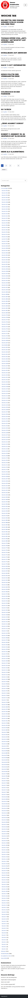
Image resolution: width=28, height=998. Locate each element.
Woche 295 (5, 278)
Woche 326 (5, 206)
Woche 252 (5, 377)
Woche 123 (4, 672)
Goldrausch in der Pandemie (10, 93)
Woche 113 (4, 695)
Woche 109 (4, 704)
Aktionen (3, 951)
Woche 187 (4, 524)
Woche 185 (4, 529)
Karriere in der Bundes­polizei (9, 977)
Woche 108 (4, 707)
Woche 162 (4, 582)
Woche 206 (5, 481)
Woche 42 (4, 859)
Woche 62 (4, 813)
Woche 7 (4, 935)
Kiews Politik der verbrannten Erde (10, 75)
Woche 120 (4, 679)
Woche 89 (4, 750)
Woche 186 (4, 527)
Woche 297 (5, 273)
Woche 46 (4, 849)
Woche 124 (4, 670)
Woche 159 (4, 589)
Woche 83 (4, 764)
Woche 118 (4, 684)
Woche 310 (4, 243)
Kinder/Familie (5, 953)
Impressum (4, 996)
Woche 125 (4, 667)
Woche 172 (4, 559)
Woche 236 (5, 414)
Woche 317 (4, 227)
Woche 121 (4, 677)
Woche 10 (4, 928)
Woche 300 (5, 266)
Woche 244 (5, 395)
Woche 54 (4, 831)
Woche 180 (4, 541)
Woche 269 (5, 338)
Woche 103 (4, 718)
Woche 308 (5, 248)
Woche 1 (4, 949)
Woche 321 (4, 218)
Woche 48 (4, 845)
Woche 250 (5, 382)
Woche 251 (4, 379)
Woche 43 (4, 856)
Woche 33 (4, 879)
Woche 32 (4, 882)
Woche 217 (4, 458)
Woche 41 (4, 861)
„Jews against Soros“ (12, 123)
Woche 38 (4, 868)
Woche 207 (5, 478)
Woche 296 (5, 276)
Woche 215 (4, 462)
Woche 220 (5, 451)
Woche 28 (4, 891)
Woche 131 (4, 654)
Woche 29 (4, 889)
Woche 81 (4, 769)
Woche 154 (4, 601)
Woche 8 (4, 932)
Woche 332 (5, 193)
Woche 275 (5, 324)
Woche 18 (4, 914)
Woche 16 (4, 919)
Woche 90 (4, 748)
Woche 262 (5, 354)
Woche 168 (4, 568)
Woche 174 (4, 554)
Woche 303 (5, 259)
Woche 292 (5, 285)
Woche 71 (4, 792)
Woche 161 (4, 584)
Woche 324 (5, 211)
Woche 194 (4, 508)
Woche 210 (4, 471)
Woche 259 (5, 361)
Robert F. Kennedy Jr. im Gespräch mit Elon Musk (13, 135)
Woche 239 (5, 407)
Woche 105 (4, 713)
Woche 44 (4, 854)
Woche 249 (5, 384)
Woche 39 (4, 866)
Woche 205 (5, 483)
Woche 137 (4, 640)
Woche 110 (4, 702)
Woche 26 (4, 896)
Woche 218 (4, 455)
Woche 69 (4, 796)
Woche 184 (4, 531)
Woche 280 (5, 312)
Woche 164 (4, 577)
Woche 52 (4, 836)
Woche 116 (4, 688)
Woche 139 (4, 635)
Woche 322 (5, 216)
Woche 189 (4, 520)
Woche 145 (4, 621)
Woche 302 (5, 262)
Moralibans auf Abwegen (14, 53)
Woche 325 (5, 209)
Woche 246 (5, 391)
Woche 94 (4, 739)
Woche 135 (4, 644)
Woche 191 (4, 515)
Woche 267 (5, 342)
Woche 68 (4, 799)
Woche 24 (4, 900)
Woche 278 (5, 317)
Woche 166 (4, 573)
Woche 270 (5, 335)
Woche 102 (4, 720)
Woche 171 (4, 561)
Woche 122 (4, 674)
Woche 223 (5, 444)
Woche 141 (4, 631)
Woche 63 (4, 810)
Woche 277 (5, 319)
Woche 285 (5, 301)
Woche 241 (4, 402)
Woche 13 (4, 921)
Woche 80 (4, 771)
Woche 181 (4, 538)
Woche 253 (5, 375)
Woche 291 (4, 287)
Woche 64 (4, 808)
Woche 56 (4, 826)
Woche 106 (4, 711)
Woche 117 (4, 686)
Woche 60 (4, 817)
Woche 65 (4, 806)
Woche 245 (5, 393)
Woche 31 (4, 884)
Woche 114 (4, 693)
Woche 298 (5, 271)
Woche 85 (4, 760)
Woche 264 (5, 349)
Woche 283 (5, 305)
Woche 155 (4, 598)
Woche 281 (4, 310)
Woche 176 (4, 550)
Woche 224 (5, 441)
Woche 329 (5, 199)
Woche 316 (4, 229)
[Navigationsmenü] (25, 5)
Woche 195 (4, 506)
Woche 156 (4, 596)
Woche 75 (4, 783)
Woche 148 (4, 614)
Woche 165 (4, 575)
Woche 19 (4, 912)
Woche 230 (5, 428)
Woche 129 (4, 658)
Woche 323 (5, 213)
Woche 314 (4, 234)
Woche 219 (4, 453)
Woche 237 (5, 412)
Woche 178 (4, 545)
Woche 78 (4, 776)
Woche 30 (4, 886)
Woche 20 (4, 909)
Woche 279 (5, 315)
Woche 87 (4, 755)
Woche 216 (4, 460)
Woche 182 (4, 536)
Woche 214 (4, 465)
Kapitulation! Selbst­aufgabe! (8, 979)
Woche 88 (4, 753)
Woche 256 (5, 368)
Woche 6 (4, 937)
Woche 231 (4, 425)
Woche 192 (4, 513)
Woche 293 (5, 282)
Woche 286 (5, 299)
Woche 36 (4, 873)
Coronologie (4, 188)
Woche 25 (4, 898)
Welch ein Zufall (5, 982)
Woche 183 (4, 534)
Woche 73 (4, 787)
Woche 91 (4, 746)
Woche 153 (4, 603)
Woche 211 (4, 469)
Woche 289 (5, 292)
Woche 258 (5, 363)
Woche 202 (5, 490)
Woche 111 (4, 700)
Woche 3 (4, 944)
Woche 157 (4, 594)
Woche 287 (5, 296)
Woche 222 (5, 446)
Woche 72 (4, 790)
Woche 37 (4, 870)
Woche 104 (4, 716)
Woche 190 (4, 518)
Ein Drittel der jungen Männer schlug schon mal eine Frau (12, 22)
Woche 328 (5, 202)
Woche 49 (4, 843)
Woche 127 (4, 663)
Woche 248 (5, 386)
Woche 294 (5, 280)
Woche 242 (5, 400)
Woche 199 (4, 497)
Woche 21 (4, 907)
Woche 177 (4, 548)
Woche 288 (5, 294)
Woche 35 (4, 875)
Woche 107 (4, 709)
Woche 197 (4, 501)
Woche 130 (4, 656)
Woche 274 (5, 326)
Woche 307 (5, 250)
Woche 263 (5, 352)
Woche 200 (5, 495)
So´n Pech (6, 109)
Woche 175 (4, 552)
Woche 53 (4, 833)
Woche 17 (4, 916)
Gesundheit (4, 958)
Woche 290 (5, 289)
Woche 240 (5, 405)
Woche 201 (4, 492)
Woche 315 (4, 232)
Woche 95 (4, 737)
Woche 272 (5, 331)
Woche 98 (4, 730)
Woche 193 (4, 511)
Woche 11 (4, 926)
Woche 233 (5, 421)
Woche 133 (4, 649)
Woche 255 (5, 370)
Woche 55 (4, 829)
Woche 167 (4, 571)
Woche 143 (4, 626)
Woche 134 (4, 647)
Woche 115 (4, 690)
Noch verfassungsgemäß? (8, 984)
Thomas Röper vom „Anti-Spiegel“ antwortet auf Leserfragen (14, 40)
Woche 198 (4, 499)
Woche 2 (4, 946)
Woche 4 (4, 942)
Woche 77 (4, 778)
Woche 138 (4, 637)
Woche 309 (5, 246)
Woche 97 (4, 732)
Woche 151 (4, 607)
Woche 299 (5, 269)
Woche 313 (4, 236)
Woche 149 (4, 612)
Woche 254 (5, 372)
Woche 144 (4, 624)
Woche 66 (4, 803)
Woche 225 (5, 439)
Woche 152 (4, 605)
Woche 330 (5, 197)
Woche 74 (4, 785)
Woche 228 (5, 432)
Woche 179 (4, 543)
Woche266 (4, 345)
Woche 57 (4, 824)
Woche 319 (4, 223)
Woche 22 (4, 905)
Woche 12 (4, 923)
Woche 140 (4, 633)
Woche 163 (4, 580)
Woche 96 (4, 734)
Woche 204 (5, 485)
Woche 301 (4, 264)
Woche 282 (5, 308)
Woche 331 (4, 195)
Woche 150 (4, 610)
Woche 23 (4, 902)
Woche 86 (4, 757)
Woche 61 (4, 815)
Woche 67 (4, 801)
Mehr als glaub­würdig (12, 152)
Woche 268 (5, 340)
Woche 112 (4, 697)
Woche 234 (5, 418)
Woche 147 (4, 617)
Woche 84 (4, 762)
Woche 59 (4, 820)
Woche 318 (4, 225)
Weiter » (4, 169)
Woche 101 (4, 723)
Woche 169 (4, 566)
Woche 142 (4, 628)
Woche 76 (4, 780)
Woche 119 (4, 681)
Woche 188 (4, 522)
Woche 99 (4, 727)
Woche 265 (5, 347)
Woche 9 (4, 930)
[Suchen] (25, 180)
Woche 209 (5, 474)
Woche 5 (4, 939)
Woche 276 (5, 322)
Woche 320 (5, 220)
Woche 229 (5, 430)
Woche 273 (5, 329)
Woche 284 (5, 303)
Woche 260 (5, 359)
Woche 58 (4, 822)
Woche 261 (4, 356)
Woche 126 (4, 665)
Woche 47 (4, 847)
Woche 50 (4, 840)
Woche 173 (4, 557)
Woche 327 (5, 204)
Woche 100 (4, 725)
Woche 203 (5, 488)
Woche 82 (4, 766)
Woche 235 (5, 416)
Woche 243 (5, 398)
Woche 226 (5, 437)
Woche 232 (5, 423)
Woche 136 (4, 642)
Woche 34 (4, 877)
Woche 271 (4, 333)
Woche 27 (4, 893)
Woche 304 (5, 257)
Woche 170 (4, 564)
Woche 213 (4, 467)
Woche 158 (4, 591)
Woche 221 (4, 448)
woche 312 (4, 239)
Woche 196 (4, 504)
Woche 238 (5, 409)
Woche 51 (4, 838)
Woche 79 (4, 773)
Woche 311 (4, 241)
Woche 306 (5, 252)
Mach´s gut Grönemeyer (13, 65)
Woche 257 (5, 365)
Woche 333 (5, 190)
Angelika (5, 26)
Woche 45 (4, 852)
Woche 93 (4, 741)
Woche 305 (5, 255)
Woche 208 (5, 476)
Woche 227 (5, 435)
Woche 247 (5, 388)
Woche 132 (4, 651)
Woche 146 (4, 619)
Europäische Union (6, 956)
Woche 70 (4, 794)
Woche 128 (4, 660)
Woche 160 (4, 587)
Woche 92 (4, 743)
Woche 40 (4, 863)
